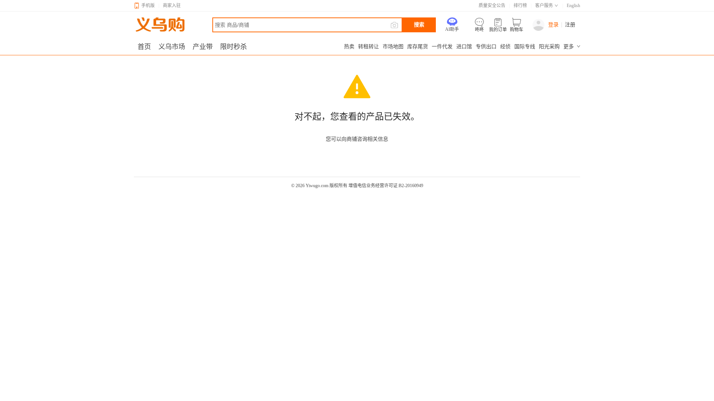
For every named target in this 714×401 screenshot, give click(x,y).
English (573, 5)
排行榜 (520, 5)
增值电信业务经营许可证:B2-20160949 (385, 185)
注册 (570, 24)
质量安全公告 (492, 5)
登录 (553, 24)
